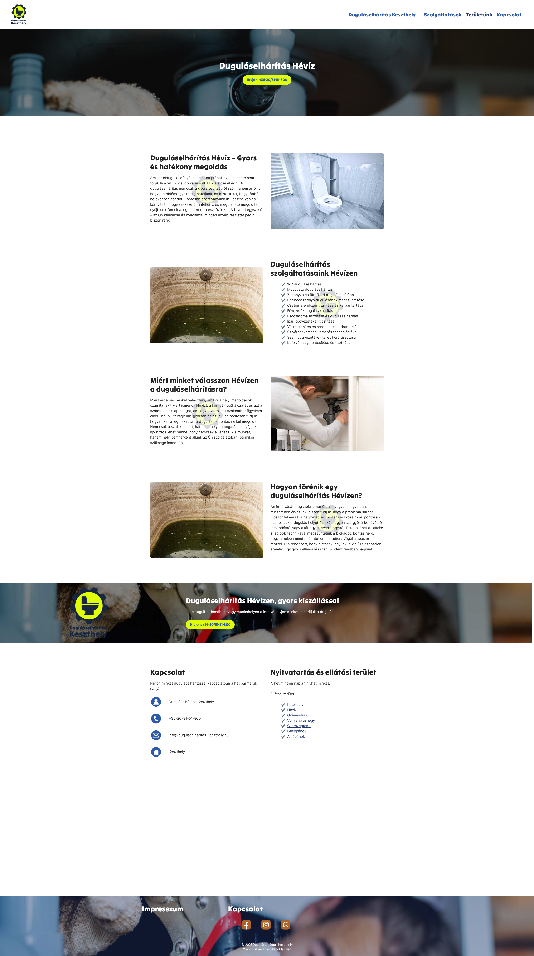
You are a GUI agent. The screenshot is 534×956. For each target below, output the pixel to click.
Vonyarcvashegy (301, 720)
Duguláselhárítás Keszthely (382, 14)
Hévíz (292, 710)
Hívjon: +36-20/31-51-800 (267, 79)
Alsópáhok (296, 736)
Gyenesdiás (297, 715)
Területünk (479, 14)
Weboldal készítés (256, 949)
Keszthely (295, 704)
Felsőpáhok (296, 731)
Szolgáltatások (443, 14)
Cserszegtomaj (299, 726)
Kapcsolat (509, 14)
